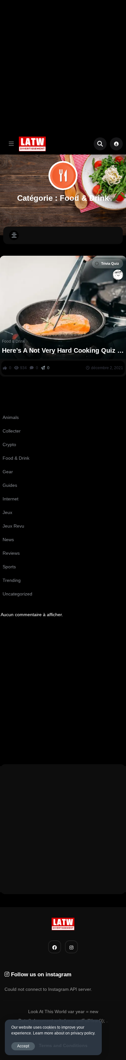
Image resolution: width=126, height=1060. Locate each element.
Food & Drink (13, 341)
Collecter (12, 431)
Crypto (9, 444)
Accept (23, 1046)
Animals (11, 417)
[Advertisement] (63, 67)
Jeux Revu (13, 526)
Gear (8, 471)
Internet (10, 498)
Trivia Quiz (110, 263)
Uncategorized (17, 593)
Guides (10, 485)
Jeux (7, 512)
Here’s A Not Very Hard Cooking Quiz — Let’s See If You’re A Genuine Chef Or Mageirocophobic (63, 350)
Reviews (11, 553)
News (8, 539)
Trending (12, 580)
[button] (11, 143)
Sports (9, 566)
